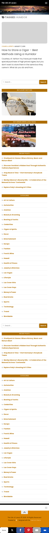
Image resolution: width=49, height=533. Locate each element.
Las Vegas (8, 273)
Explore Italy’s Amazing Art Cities (17, 187)
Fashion (7, 249)
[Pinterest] (28, 530)
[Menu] (46, 3)
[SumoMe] (45, 530)
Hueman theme (35, 520)
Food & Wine (9, 253)
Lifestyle (7, 278)
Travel (6, 311)
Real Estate (8, 297)
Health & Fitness (10, 263)
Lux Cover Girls (10, 282)
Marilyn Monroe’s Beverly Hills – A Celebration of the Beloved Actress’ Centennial (24, 181)
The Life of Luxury (8, 3)
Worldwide (8, 316)
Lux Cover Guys (10, 287)
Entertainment (10, 239)
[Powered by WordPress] (16, 520)
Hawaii (6, 258)
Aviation (7, 210)
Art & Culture (9, 200)
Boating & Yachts (11, 220)
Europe (6, 244)
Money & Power (10, 292)
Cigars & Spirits (8, 46)
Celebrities (8, 224)
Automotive (9, 205)
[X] (12, 530)
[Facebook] (20, 530)
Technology (8, 307)
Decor (6, 234)
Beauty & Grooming (12, 215)
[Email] (37, 530)
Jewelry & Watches (11, 268)
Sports (6, 302)
